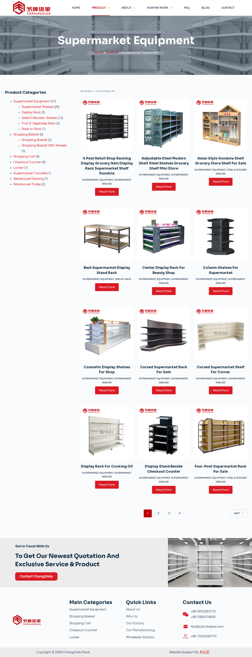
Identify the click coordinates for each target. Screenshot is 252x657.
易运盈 (204, 652)
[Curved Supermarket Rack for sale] (163, 333)
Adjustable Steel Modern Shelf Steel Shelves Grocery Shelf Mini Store (164, 163)
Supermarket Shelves (37, 107)
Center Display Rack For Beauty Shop (163, 270)
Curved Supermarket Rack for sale (163, 369)
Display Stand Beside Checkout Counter (164, 469)
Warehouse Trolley (27, 184)
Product (99, 7)
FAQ (187, 7)
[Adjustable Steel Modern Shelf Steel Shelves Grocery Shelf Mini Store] (163, 124)
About (126, 7)
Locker (18, 168)
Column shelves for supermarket (220, 270)
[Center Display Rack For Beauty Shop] (163, 234)
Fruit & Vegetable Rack (39, 123)
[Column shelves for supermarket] (220, 234)
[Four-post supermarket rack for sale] (220, 432)
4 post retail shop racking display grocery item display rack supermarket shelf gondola (107, 166)
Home (76, 7)
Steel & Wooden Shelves (39, 118)
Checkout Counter (27, 162)
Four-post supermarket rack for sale (220, 469)
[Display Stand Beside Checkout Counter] (163, 432)
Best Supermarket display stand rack (107, 270)
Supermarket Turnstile (29, 173)
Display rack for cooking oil (107, 466)
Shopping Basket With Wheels (44, 145)
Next (237, 513)
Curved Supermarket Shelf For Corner (221, 369)
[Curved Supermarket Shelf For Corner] (220, 333)
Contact (227, 7)
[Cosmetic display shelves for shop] (107, 333)
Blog (205, 7)
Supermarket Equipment (31, 101)
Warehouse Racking (28, 179)
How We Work (157, 7)
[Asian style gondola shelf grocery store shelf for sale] (220, 124)
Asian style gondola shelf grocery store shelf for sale (220, 161)
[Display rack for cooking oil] (107, 432)
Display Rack (31, 112)
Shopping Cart (24, 156)
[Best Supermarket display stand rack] (107, 234)
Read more (107, 191)
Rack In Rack (31, 129)
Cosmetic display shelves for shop (107, 369)
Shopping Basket (26, 134)
